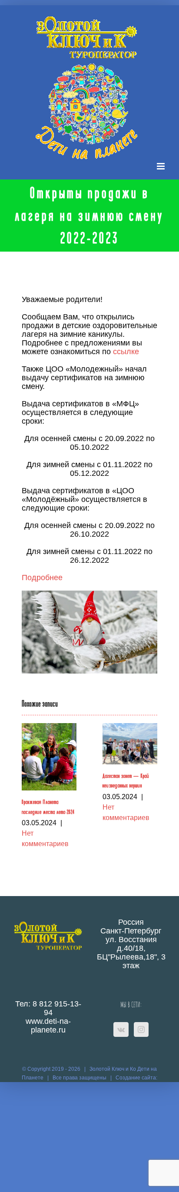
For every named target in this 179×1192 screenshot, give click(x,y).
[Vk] (121, 1029)
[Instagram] (141, 1029)
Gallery (49, 757)
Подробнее (42, 577)
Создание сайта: (136, 1078)
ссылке (126, 351)
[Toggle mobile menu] (161, 166)
